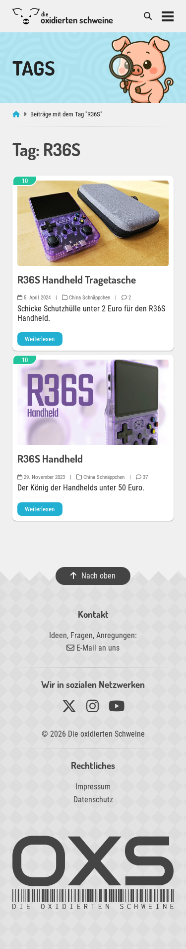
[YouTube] (116, 708)
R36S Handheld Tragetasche (76, 279)
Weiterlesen (40, 339)
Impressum (93, 786)
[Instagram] (92, 708)
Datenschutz (93, 799)
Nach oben (98, 575)
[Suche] (148, 16)
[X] (69, 708)
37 (144, 477)
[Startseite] (17, 114)
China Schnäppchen (88, 297)
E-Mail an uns (97, 648)
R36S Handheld (50, 458)
